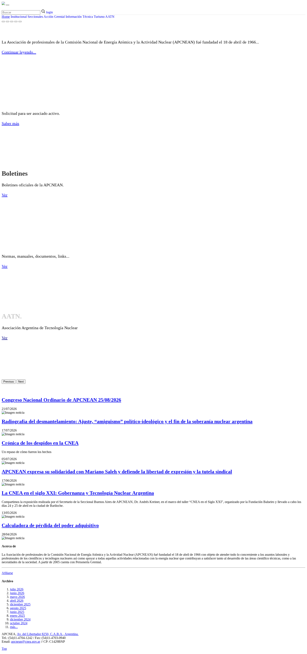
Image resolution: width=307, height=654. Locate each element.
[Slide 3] (11, 21)
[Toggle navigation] (7, 5)
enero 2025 (17, 615)
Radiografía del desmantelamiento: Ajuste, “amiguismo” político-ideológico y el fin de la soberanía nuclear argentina (127, 421)
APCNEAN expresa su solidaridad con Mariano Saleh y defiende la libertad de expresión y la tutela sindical (117, 471)
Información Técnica (79, 16)
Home (6, 16)
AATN (109, 16)
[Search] (43, 11)
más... (14, 627)
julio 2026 (16, 589)
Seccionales (35, 16)
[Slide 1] (3, 21)
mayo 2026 (17, 597)
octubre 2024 (18, 623)
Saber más (10, 123)
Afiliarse (7, 573)
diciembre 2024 (20, 619)
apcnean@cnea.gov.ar (25, 641)
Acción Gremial (54, 16)
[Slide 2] (7, 21)
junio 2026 (17, 593)
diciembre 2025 (20, 604)
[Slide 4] (16, 21)
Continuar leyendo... (19, 52)
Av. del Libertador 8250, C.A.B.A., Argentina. (48, 634)
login (49, 12)
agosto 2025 (18, 608)
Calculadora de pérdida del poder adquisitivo (50, 525)
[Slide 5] (20, 21)
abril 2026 (16, 600)
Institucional (19, 16)
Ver (5, 195)
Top (4, 648)
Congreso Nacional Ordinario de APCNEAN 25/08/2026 (61, 400)
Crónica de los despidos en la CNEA (40, 443)
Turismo (99, 16)
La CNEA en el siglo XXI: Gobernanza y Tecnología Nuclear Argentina (78, 493)
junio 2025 (17, 612)
